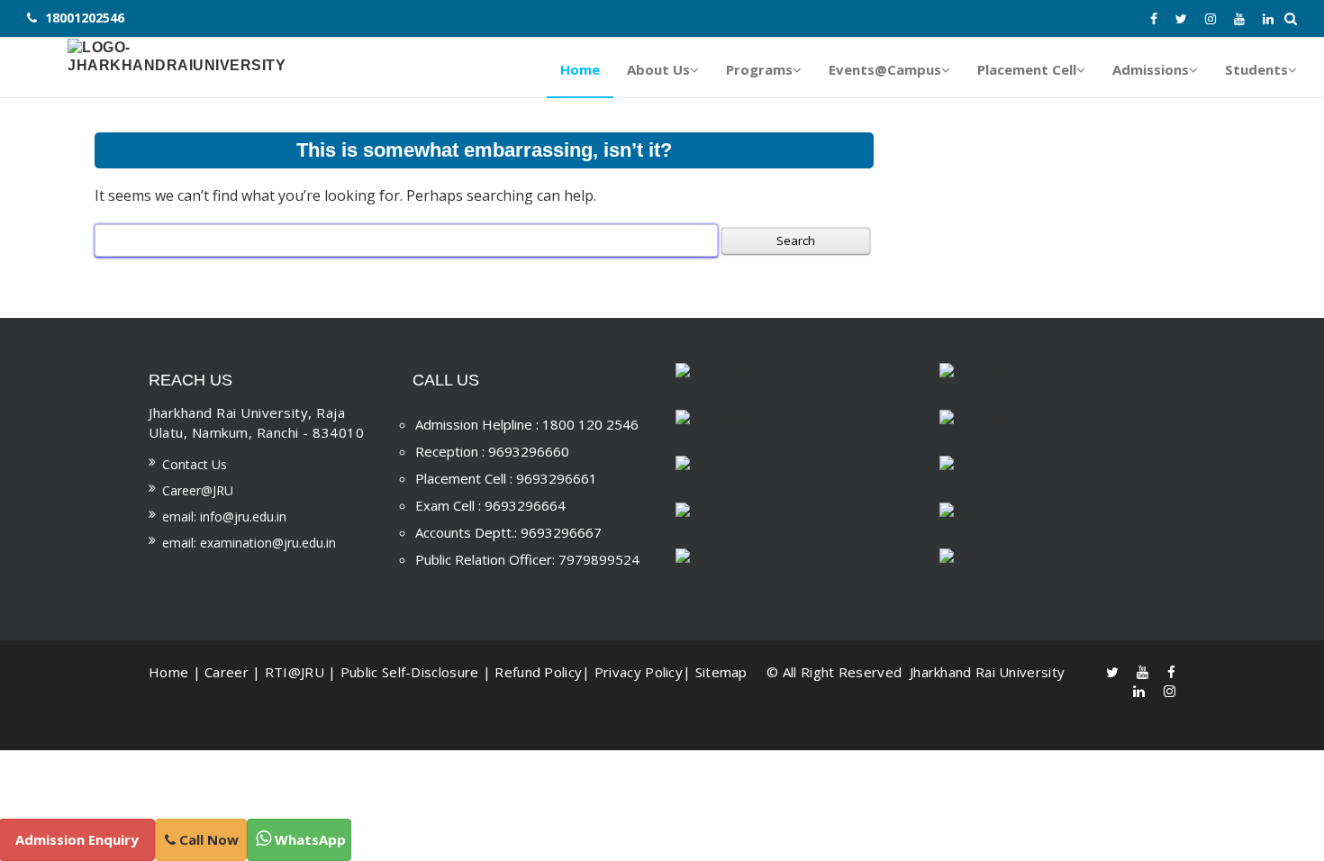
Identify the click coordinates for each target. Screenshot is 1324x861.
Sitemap (721, 672)
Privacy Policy (638, 672)
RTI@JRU (294, 672)
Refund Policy (538, 672)
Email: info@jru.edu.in (224, 516)
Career (226, 672)
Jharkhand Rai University (986, 672)
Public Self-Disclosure (409, 672)
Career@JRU (197, 490)
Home (168, 672)
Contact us (194, 464)
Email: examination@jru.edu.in (249, 542)
